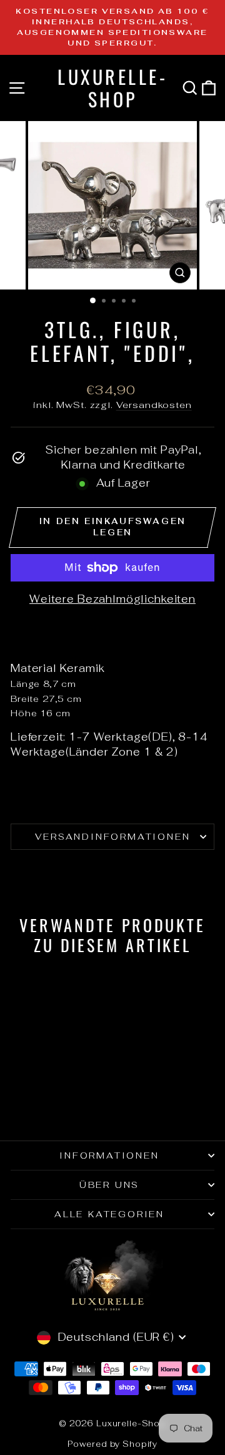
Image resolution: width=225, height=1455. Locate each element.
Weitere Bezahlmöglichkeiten (112, 599)
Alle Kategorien (109, 1214)
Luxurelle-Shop (113, 87)
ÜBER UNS (109, 1184)
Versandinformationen (113, 836)
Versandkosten (154, 405)
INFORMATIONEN (109, 1155)
